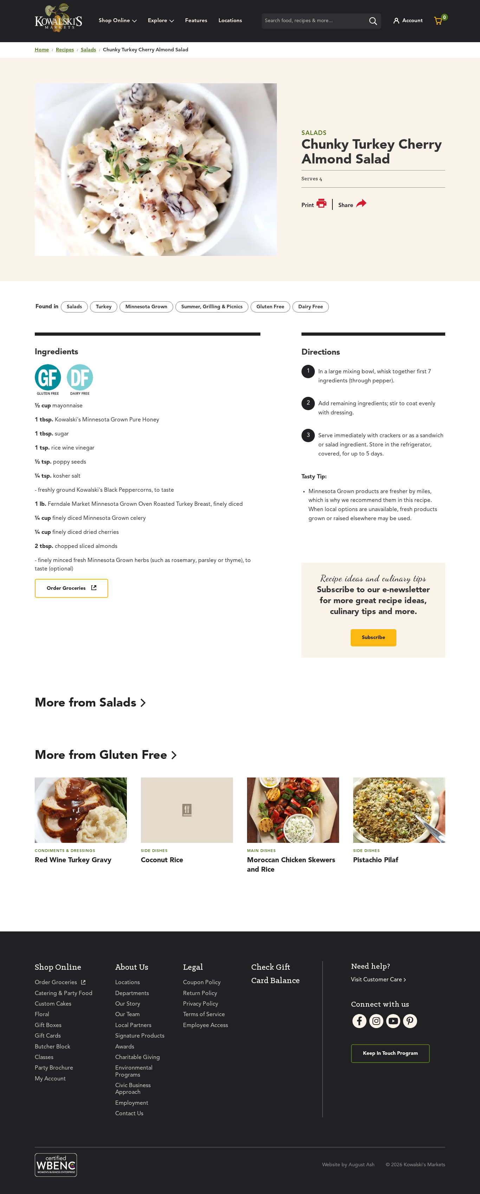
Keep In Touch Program (390, 1053)
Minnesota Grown (146, 306)
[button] (161, 21)
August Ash (362, 1164)
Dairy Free (310, 306)
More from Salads (85, 703)
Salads (88, 49)
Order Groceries (66, 588)
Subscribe (373, 637)
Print (307, 205)
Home (42, 49)
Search (375, 22)
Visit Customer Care (376, 980)
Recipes (65, 49)
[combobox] (321, 21)
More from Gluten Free (101, 756)
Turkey (103, 306)
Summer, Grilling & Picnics (211, 306)
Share (345, 205)
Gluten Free (270, 306)
